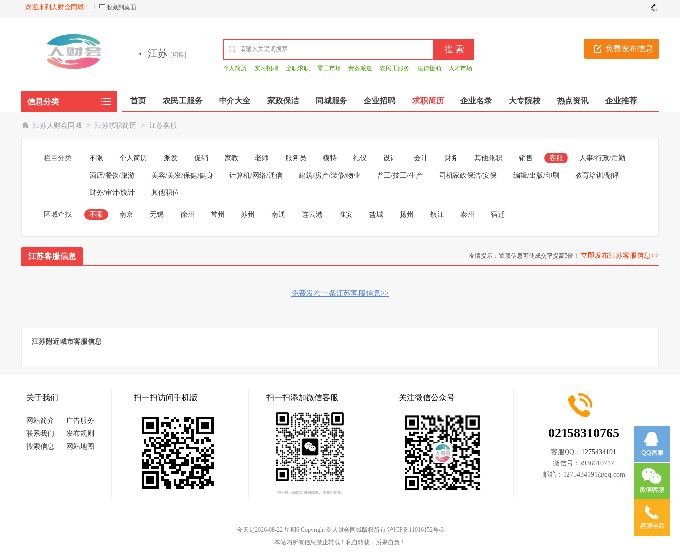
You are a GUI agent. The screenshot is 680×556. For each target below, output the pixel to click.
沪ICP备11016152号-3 (415, 529)
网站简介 (40, 420)
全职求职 (298, 68)
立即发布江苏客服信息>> (620, 255)
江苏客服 (163, 125)
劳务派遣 (360, 68)
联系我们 (40, 433)
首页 (138, 100)
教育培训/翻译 (597, 175)
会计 (421, 158)
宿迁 (498, 214)
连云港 (312, 214)
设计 (390, 158)
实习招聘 (266, 68)
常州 (218, 214)
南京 (126, 214)
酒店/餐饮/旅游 (112, 175)
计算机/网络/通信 (255, 175)
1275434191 (598, 452)
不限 (96, 158)
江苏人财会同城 (57, 125)
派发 (171, 158)
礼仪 (360, 158)
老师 (262, 158)
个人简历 (235, 68)
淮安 (346, 214)
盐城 (376, 214)
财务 (451, 158)
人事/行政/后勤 (602, 158)
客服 (556, 158)
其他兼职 (488, 158)
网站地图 (80, 446)
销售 (526, 158)
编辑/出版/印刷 (536, 175)
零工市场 (329, 68)
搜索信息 (40, 446)
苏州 (248, 214)
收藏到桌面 (121, 7)
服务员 (295, 158)
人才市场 (460, 68)
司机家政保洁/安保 (468, 175)
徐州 (187, 214)
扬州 (407, 214)
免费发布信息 (629, 48)
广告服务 (80, 420)
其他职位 (165, 192)
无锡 (157, 214)
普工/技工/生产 (400, 175)
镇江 (437, 214)
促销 (201, 158)
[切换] (178, 54)
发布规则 (80, 433)
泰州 (467, 214)
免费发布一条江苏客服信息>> (340, 293)
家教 (231, 158)
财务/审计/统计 (112, 192)
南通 (278, 214)
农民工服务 (395, 68)
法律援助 (429, 68)
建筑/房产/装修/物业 (329, 175)
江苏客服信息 (52, 256)
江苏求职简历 (115, 125)
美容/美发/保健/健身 (182, 175)
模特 (330, 158)
